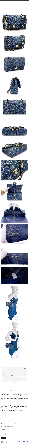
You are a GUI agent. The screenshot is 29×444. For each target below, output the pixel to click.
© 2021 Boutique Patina (4, 441)
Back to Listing (14, 9)
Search (16, 424)
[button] (4, 375)
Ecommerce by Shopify (5, 442)
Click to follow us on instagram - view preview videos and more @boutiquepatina (14, 0)
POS (1, 442)
